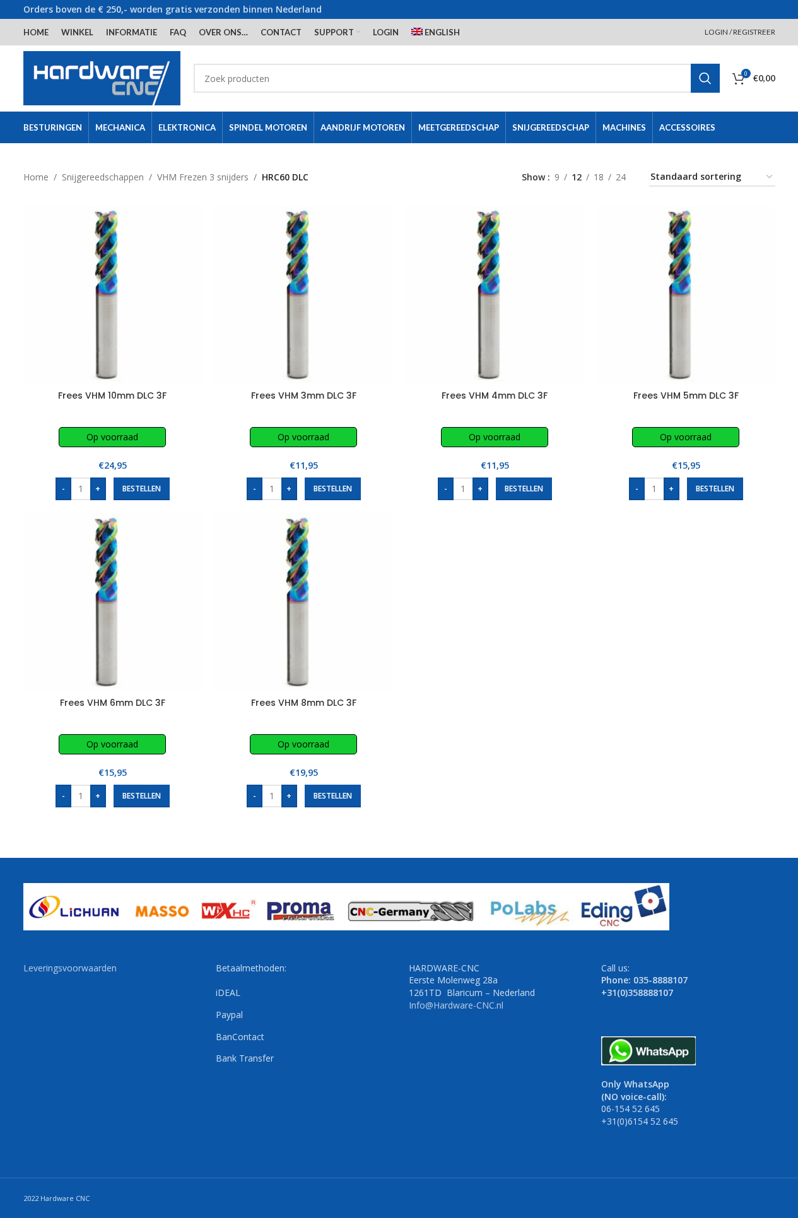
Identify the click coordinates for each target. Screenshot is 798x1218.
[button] (142, 488)
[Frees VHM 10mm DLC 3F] (112, 295)
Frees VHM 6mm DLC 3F (112, 702)
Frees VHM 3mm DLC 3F (303, 395)
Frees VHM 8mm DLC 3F (303, 702)
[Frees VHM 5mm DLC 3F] (686, 295)
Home (36, 177)
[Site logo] (102, 77)
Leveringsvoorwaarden (70, 968)
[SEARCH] (705, 78)
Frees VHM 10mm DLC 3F (112, 395)
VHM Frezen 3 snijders (203, 177)
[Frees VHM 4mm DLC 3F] (495, 295)
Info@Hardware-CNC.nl (456, 1005)
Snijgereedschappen (103, 177)
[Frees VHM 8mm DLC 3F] (303, 602)
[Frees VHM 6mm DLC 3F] (112, 602)
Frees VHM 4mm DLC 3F (495, 395)
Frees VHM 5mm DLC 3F (686, 395)
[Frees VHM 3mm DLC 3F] (303, 295)
